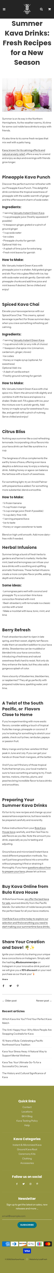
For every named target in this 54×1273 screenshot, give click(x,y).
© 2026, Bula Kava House (14, 1259)
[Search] (41, 9)
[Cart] (50, 9)
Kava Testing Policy (27, 1120)
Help (27, 1125)
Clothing (27, 1158)
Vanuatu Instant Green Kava (28, 213)
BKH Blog (27, 1116)
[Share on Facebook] (3, 986)
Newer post (42, 1000)
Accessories (27, 1163)
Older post (11, 1000)
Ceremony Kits (27, 1153)
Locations (27, 1111)
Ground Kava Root (27, 1149)
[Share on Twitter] (10, 986)
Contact (27, 1107)
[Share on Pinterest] (17, 986)
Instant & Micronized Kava (27, 1144)
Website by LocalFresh (38, 1259)
